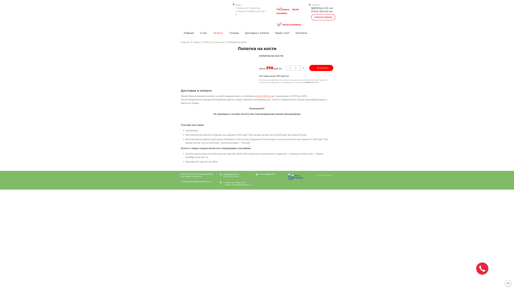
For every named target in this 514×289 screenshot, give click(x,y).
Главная (189, 33)
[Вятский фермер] (201, 8)
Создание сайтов (325, 175)
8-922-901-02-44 (322, 11)
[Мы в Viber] (289, 175)
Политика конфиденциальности (196, 181)
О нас (203, 33)
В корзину (323, 68)
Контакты (301, 33)
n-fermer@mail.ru (267, 174)
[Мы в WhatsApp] (293, 176)
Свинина (219, 42)
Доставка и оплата (257, 33)
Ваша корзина (290, 24)
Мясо (208, 42)
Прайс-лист (282, 33)
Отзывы (234, 33)
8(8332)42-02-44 (322, 8)
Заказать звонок (323, 17)
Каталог (218, 33)
